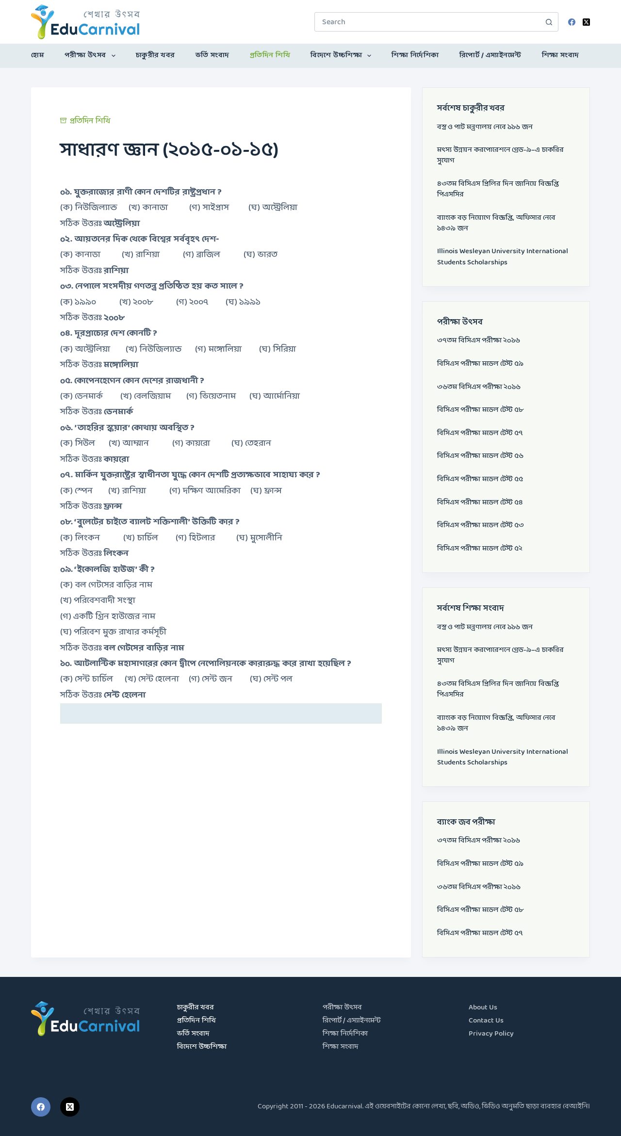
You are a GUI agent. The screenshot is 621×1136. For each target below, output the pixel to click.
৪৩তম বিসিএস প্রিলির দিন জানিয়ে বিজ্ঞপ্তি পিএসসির (498, 189)
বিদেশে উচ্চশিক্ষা (336, 55)
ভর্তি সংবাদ (212, 55)
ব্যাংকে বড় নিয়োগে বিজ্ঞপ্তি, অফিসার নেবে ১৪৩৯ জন (496, 223)
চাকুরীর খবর (155, 55)
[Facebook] (571, 22)
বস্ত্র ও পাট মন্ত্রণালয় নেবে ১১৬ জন (485, 127)
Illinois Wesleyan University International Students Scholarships (502, 256)
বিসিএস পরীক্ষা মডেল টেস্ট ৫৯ (480, 364)
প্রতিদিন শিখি (270, 55)
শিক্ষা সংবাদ (560, 55)
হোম (37, 55)
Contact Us (486, 1021)
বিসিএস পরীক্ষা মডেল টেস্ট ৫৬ (480, 456)
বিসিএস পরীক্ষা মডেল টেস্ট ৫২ (480, 549)
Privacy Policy (491, 1034)
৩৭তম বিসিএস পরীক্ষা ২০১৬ (478, 341)
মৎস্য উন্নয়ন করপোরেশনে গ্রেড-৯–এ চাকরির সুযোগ (500, 155)
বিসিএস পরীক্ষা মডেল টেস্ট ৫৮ (480, 410)
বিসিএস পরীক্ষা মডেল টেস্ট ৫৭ (480, 433)
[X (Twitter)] (586, 22)
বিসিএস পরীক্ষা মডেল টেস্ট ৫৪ (480, 503)
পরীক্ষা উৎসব (85, 55)
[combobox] (427, 22)
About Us (483, 1008)
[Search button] (548, 22)
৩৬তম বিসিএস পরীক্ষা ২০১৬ (479, 387)
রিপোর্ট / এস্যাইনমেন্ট (490, 55)
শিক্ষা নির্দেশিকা (415, 55)
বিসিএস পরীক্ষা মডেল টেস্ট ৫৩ (480, 525)
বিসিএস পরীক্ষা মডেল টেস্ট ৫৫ (480, 479)
